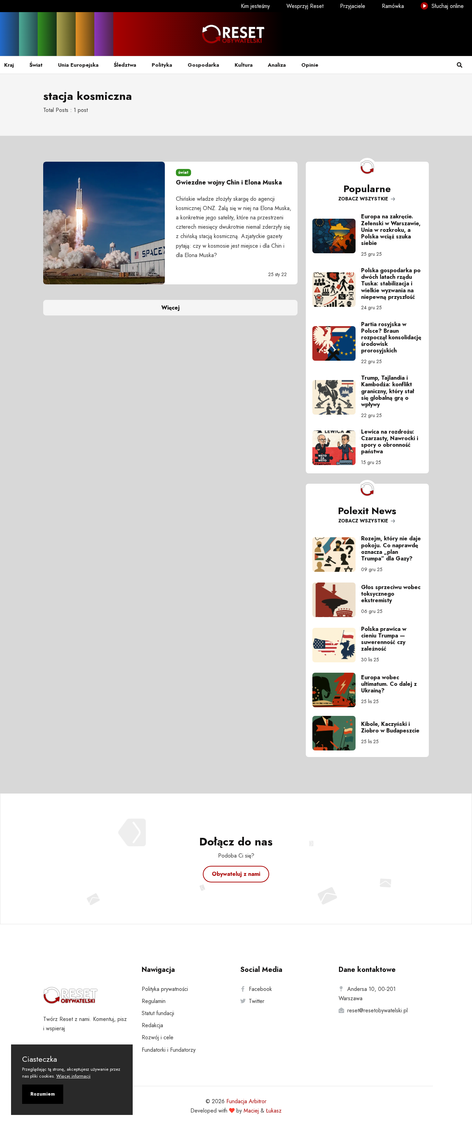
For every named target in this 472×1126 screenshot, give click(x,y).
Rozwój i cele (157, 1037)
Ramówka (393, 6)
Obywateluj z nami (236, 874)
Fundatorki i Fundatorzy (169, 1050)
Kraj (9, 65)
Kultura (244, 65)
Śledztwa (125, 65)
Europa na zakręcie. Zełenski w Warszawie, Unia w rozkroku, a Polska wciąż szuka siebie (391, 229)
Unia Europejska (78, 65)
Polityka (162, 65)
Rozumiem (42, 1093)
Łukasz (274, 1111)
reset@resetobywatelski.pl (377, 1010)
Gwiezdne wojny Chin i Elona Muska (229, 182)
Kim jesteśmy (255, 6)
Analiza (277, 65)
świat (183, 172)
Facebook (260, 989)
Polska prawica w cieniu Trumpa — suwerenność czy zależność (383, 639)
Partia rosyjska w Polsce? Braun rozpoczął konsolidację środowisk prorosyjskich (391, 337)
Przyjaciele (352, 6)
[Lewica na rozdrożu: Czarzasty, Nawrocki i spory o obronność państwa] (336, 447)
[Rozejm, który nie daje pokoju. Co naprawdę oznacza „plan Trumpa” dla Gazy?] (336, 554)
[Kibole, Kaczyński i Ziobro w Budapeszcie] (336, 733)
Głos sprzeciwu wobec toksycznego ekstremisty (391, 593)
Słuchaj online (447, 6)
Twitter (256, 1001)
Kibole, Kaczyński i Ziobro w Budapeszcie (390, 727)
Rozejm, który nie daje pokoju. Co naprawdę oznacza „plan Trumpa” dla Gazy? (391, 548)
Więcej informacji (73, 1076)
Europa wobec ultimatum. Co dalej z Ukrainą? (389, 683)
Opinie (309, 65)
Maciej (251, 1111)
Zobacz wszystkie (363, 198)
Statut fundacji (158, 1013)
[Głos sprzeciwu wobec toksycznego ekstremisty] (336, 600)
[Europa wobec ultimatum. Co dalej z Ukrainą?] (336, 690)
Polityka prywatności (165, 989)
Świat (36, 65)
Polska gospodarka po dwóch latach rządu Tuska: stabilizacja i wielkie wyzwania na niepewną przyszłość (391, 283)
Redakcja (152, 1025)
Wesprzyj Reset (304, 6)
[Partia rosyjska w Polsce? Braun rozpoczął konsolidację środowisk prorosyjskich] (336, 343)
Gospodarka (203, 65)
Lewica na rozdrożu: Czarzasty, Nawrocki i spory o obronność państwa (389, 442)
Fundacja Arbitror (246, 1101)
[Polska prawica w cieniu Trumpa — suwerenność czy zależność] (336, 645)
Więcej (170, 308)
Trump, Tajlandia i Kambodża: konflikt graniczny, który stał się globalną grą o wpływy (387, 391)
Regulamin (154, 1001)
